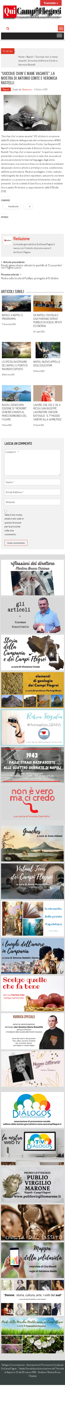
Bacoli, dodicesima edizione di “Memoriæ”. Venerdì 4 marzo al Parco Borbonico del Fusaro (14, 412)
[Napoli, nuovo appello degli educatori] (47, 350)
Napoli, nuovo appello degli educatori (46, 363)
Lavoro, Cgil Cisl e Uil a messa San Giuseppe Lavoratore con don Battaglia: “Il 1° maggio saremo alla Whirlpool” (47, 412)
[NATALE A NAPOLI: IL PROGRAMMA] (16, 303)
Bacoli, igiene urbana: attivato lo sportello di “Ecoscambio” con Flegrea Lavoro (32, 266)
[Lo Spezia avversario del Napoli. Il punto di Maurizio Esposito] (16, 350)
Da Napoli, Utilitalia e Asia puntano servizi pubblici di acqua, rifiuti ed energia (47, 320)
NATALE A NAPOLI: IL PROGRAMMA (12, 316)
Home (21, 56)
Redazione (27, 89)
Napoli (30, 56)
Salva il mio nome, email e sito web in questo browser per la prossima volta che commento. (14, 524)
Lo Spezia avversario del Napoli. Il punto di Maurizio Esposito (15, 365)
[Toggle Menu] (59, 36)
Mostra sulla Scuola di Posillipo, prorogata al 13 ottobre (29, 278)
